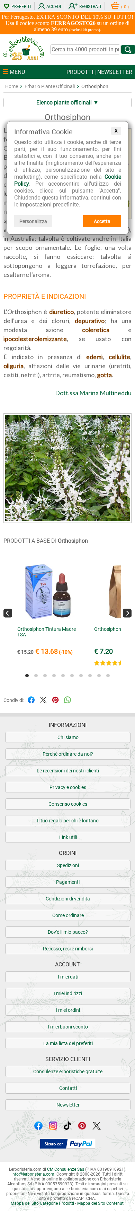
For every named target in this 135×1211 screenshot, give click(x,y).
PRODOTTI (79, 72)
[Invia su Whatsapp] (67, 699)
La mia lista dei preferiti (68, 1043)
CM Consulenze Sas (65, 1169)
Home (11, 86)
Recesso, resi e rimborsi (68, 948)
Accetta (102, 221)
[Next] (127, 613)
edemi (94, 357)
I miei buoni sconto (68, 1027)
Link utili (68, 837)
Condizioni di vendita (68, 898)
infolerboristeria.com (32, 1174)
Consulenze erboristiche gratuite (67, 1071)
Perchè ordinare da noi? (68, 754)
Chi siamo (68, 737)
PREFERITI (21, 6)
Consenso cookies (67, 804)
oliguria (13, 366)
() (125, 7)
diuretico (61, 311)
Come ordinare (68, 915)
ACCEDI (53, 6)
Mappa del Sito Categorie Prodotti (42, 1203)
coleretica (95, 329)
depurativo (90, 320)
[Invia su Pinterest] (55, 699)
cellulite (119, 357)
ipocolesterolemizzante (35, 338)
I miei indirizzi (68, 993)
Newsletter (68, 1105)
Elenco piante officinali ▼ (67, 102)
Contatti (68, 1088)
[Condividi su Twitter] (43, 699)
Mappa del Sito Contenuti (101, 1203)
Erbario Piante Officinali (50, 86)
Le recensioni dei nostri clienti (68, 770)
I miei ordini (68, 1010)
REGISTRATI (90, 6)
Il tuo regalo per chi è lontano (68, 820)
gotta (104, 375)
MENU (16, 72)
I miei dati (68, 977)
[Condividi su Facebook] (31, 699)
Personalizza (33, 221)
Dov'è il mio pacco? (68, 932)
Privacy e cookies (68, 787)
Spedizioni (68, 865)
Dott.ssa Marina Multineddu (93, 393)
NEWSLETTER (114, 72)
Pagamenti (68, 882)
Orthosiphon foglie (114, 629)
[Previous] (7, 613)
